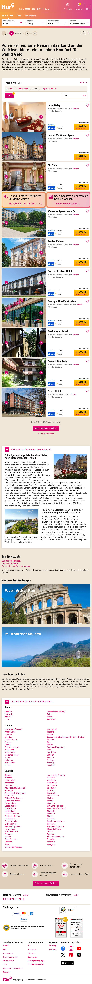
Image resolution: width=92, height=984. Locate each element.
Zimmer (73, 21)
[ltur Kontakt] (89, 33)
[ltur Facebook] (63, 950)
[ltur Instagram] (71, 950)
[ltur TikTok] (79, 956)
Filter (9, 95)
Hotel (19, 16)
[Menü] (75, 907)
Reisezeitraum (53, 21)
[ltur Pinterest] (71, 956)
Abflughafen (30, 21)
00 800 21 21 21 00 (14, 899)
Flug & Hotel (7, 16)
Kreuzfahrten (30, 16)
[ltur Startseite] (8, 6)
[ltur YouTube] (79, 950)
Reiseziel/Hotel (9, 21)
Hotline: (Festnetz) (34, 9)
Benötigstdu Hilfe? (83, 33)
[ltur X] (63, 956)
